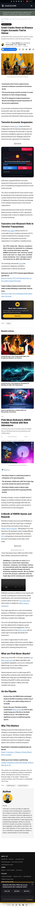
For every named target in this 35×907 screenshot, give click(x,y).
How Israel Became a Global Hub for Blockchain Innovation (13, 411)
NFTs (2, 536)
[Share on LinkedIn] (26, 49)
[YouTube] (16, 1)
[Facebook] (13, 1)
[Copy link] (33, 49)
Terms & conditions (7, 879)
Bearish (17, 891)
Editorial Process (17, 862)
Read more (5, 835)
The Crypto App (24, 601)
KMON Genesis (11, 785)
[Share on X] (19, 49)
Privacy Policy (17, 876)
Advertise (4, 859)
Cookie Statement (6, 876)
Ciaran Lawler (10, 44)
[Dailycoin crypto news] (9, 6)
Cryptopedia (11, 870)
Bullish (7, 891)
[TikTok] (11, 1)
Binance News (6, 24)
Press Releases (5, 862)
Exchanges (6, 19)
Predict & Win (27, 149)
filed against (11, 231)
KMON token (22, 630)
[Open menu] (31, 5)
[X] (23, 1)
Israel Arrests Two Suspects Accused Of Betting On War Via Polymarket (15, 384)
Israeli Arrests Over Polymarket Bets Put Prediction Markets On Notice (15, 357)
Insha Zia (5, 436)
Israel (8, 323)
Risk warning (27, 876)
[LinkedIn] (18, 1)
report (16, 126)
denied (21, 263)
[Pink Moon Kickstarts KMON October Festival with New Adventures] (8, 802)
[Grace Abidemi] (2, 44)
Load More (17, 844)
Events (3, 870)
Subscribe (17, 316)
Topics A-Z (19, 870)
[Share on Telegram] (29, 49)
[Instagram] (21, 1)
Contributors (19, 859)
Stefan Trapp (22, 44)
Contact (11, 859)
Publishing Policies (7, 864)
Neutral (27, 891)
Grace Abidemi (16, 43)
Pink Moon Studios (22, 785)
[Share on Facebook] (23, 49)
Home (2, 19)
